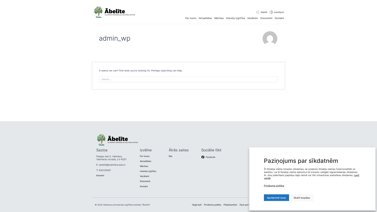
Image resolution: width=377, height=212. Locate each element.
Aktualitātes (145, 161)
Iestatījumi (279, 12)
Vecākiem (252, 18)
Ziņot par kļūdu (246, 204)
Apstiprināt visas (276, 197)
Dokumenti (266, 18)
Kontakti (279, 18)
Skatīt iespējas (302, 197)
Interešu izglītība (235, 18)
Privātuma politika (274, 185)
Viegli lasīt (197, 204)
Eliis (170, 156)
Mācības (219, 18)
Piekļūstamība (230, 204)
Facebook (210, 157)
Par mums (190, 18)
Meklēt (264, 12)
